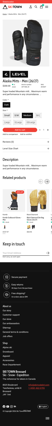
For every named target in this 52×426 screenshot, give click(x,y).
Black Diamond (32, 214)
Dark (6, 104)
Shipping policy (8, 1)
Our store (7, 319)
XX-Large (31, 122)
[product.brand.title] (26, 74)
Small (7, 115)
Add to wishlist (26, 134)
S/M (17, 115)
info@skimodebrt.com (38, 385)
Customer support (11, 314)
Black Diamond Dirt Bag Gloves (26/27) (35, 218)
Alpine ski (7, 347)
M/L (38, 115)
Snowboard (8, 351)
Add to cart (20, 130)
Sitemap (7, 327)
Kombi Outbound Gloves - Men (12, 218)
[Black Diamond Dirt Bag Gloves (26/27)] (38, 200)
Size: (5, 110)
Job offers (7, 336)
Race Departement (12, 364)
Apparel (6, 356)
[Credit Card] (47, 419)
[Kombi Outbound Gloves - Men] (14, 200)
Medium (27, 115)
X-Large (18, 122)
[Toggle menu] (46, 7)
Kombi (5, 214)
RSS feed (27, 410)
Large (7, 122)
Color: (6, 100)
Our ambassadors (11, 323)
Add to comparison (10, 134)
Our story (7, 310)
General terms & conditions (15, 332)
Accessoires (8, 360)
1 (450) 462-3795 (36, 388)
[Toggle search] (36, 7)
